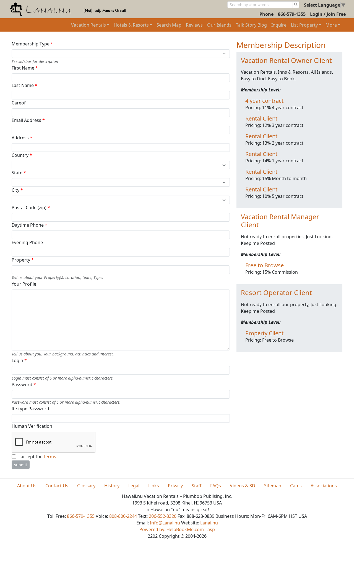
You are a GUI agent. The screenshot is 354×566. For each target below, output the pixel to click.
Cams (296, 486)
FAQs (215, 486)
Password (24, 384)
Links (153, 486)
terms (50, 457)
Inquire (279, 25)
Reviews (194, 25)
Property (23, 260)
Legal (133, 486)
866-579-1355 (292, 14)
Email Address (28, 120)
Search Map (169, 25)
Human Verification (32, 426)
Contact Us (56, 486)
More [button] (331, 25)
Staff (196, 486)
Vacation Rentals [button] (88, 25)
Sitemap (272, 486)
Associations (324, 486)
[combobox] (260, 4)
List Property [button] (304, 25)
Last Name (24, 85)
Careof (19, 103)
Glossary (86, 486)
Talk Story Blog (251, 25)
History (111, 486)
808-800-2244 (123, 516)
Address (22, 138)
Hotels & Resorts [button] (131, 25)
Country (22, 155)
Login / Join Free (328, 14)
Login (19, 360)
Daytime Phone (29, 225)
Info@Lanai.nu (165, 523)
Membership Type (32, 44)
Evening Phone (27, 242)
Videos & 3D (242, 486)
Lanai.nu (209, 523)
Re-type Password (30, 409)
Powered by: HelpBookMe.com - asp (177, 529)
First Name (25, 68)
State (19, 173)
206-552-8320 (162, 516)
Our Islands (219, 25)
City (17, 190)
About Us (27, 486)
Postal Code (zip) (31, 207)
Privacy (175, 486)
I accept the (37, 457)
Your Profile (24, 284)
